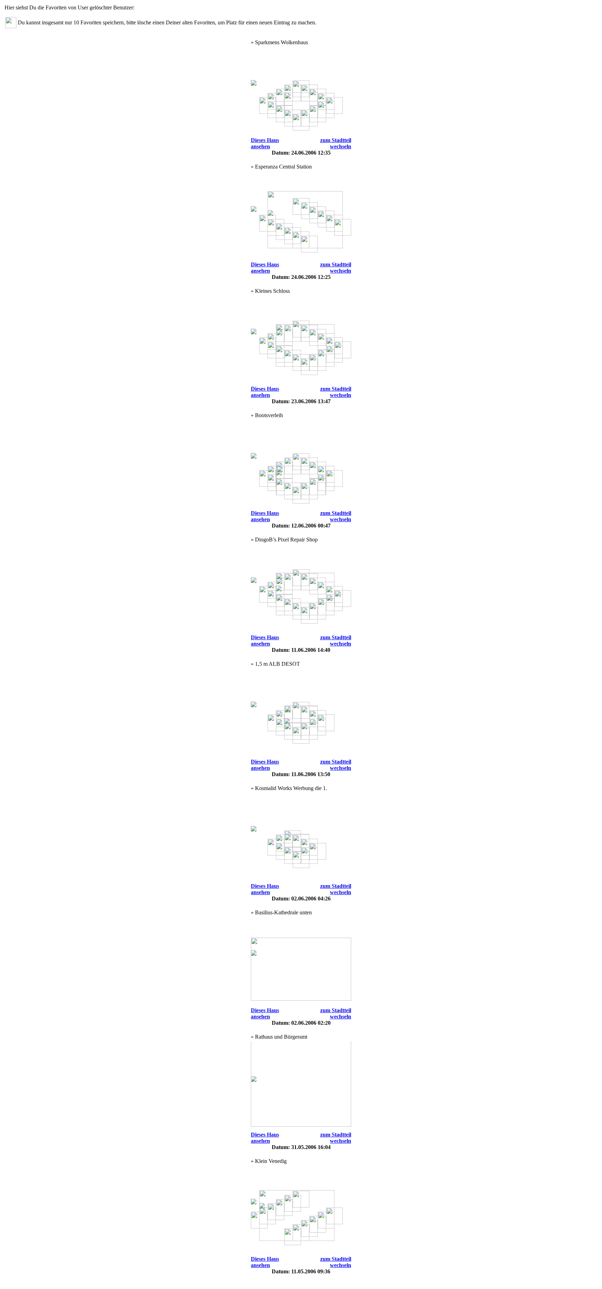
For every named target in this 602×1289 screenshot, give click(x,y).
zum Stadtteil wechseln (335, 143)
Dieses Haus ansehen (265, 143)
